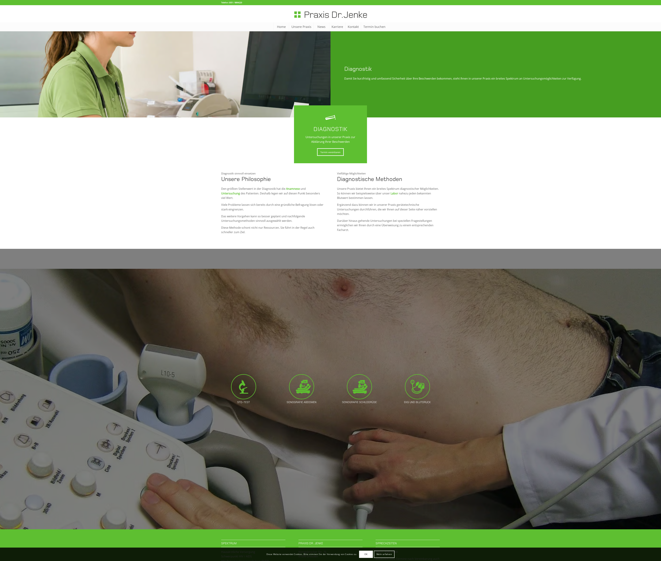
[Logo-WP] (330, 13)
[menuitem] (281, 26)
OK (365, 554)
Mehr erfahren (384, 554)
